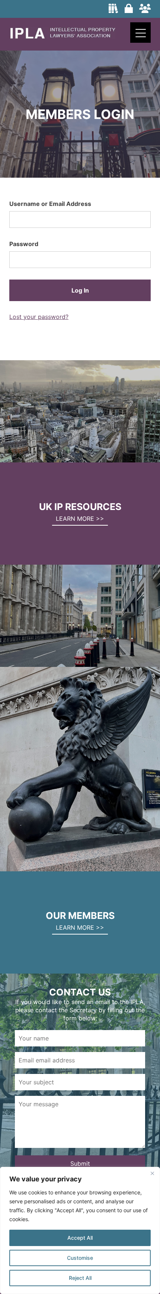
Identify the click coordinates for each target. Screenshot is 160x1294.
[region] (80, 1230)
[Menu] (140, 32)
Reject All (80, 1278)
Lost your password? (38, 316)
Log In (80, 290)
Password (23, 244)
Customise (80, 1258)
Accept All (80, 1238)
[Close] (152, 1173)
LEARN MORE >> (80, 518)
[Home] (62, 37)
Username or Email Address (50, 203)
